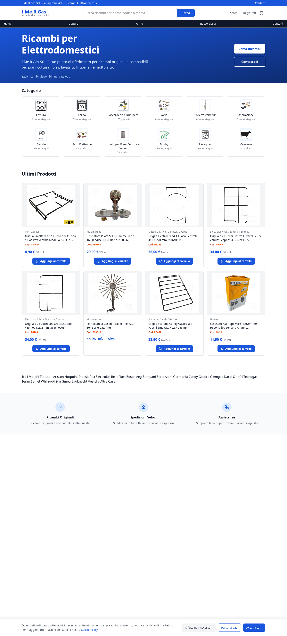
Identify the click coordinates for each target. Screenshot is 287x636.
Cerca (186, 13)
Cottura (73, 23)
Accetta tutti (254, 627)
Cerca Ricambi (250, 49)
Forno (139, 23)
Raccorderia (208, 23)
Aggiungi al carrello (53, 261)
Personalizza (229, 627)
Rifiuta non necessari (198, 627)
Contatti (260, 3)
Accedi (234, 13)
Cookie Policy (89, 630)
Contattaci (249, 62)
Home (8, 23)
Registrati (249, 13)
